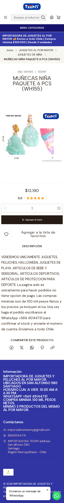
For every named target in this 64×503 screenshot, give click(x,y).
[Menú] (5, 17)
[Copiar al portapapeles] (52, 348)
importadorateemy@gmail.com (29, 430)
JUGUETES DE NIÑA (29, 54)
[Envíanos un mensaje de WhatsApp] (56, 495)
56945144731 (17, 435)
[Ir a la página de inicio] (32, 6)
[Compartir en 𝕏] (21, 348)
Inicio (10, 50)
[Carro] (58, 17)
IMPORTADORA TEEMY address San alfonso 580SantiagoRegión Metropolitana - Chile (29, 446)
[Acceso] (52, 17)
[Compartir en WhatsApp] (31, 348)
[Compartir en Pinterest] (42, 348)
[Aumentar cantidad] (59, 208)
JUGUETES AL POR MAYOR (36, 50)
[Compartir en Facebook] (11, 348)
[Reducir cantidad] (5, 208)
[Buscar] (43, 17)
